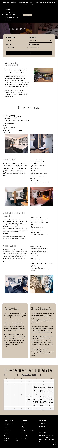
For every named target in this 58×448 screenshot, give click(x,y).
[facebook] (47, 423)
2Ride (41, 338)
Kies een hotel (10, 37)
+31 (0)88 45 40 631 (44, 437)
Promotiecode (34, 44)
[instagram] (42, 423)
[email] (50, 423)
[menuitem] (8, 9)
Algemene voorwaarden (44, 428)
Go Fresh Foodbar (18, 336)
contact (5, 238)
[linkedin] (44, 423)
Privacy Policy (42, 426)
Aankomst (32, 37)
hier (8, 86)
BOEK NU (29, 53)
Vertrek (8, 44)
